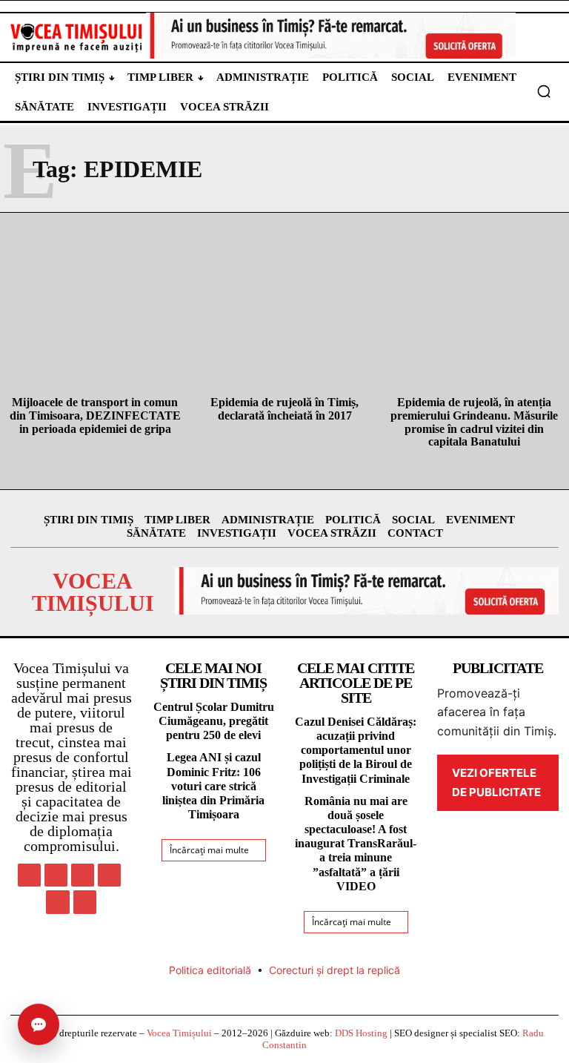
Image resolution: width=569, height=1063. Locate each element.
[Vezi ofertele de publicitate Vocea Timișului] (331, 36)
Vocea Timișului (179, 1033)
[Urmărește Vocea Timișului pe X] (57, 901)
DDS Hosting (361, 1033)
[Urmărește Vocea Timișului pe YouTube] (84, 901)
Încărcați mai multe (209, 850)
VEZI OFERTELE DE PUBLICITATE (496, 782)
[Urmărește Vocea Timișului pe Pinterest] (82, 875)
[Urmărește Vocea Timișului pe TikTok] (109, 875)
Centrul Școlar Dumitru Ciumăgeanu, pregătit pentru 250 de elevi (213, 721)
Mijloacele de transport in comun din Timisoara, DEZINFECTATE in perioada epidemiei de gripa (95, 415)
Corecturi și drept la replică (334, 970)
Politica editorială (210, 970)
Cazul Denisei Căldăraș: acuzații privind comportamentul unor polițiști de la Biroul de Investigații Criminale (355, 750)
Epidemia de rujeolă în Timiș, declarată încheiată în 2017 (284, 409)
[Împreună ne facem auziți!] (76, 38)
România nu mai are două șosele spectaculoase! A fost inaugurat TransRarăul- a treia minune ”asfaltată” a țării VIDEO (355, 844)
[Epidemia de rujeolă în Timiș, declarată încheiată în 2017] (284, 329)
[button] (544, 91)
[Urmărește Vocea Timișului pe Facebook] (29, 875)
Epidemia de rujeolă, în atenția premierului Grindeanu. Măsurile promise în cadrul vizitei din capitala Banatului (474, 422)
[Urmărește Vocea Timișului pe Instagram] (55, 875)
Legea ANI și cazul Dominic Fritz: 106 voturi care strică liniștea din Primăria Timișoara (213, 786)
